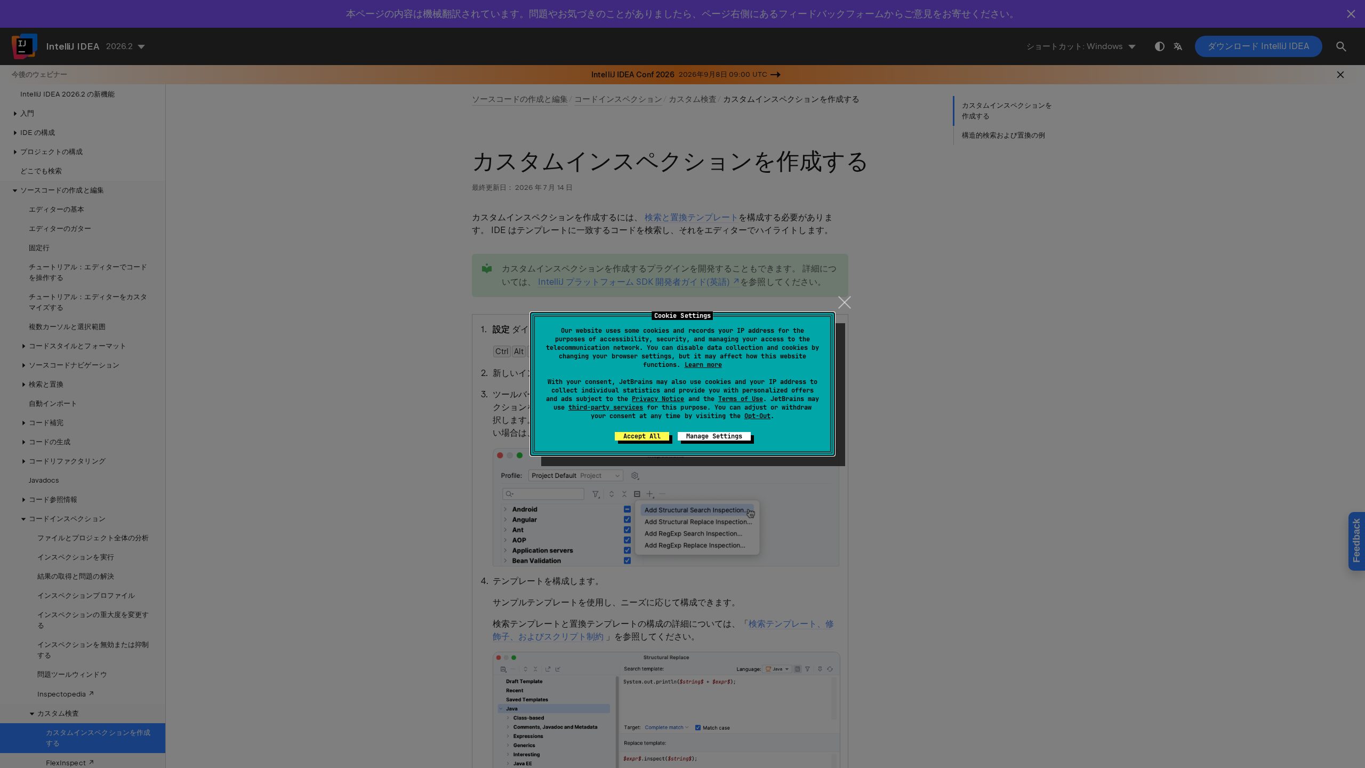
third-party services (605, 407)
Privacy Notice (658, 399)
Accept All (642, 436)
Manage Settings (714, 436)
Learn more (703, 365)
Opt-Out (757, 416)
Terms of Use (740, 399)
